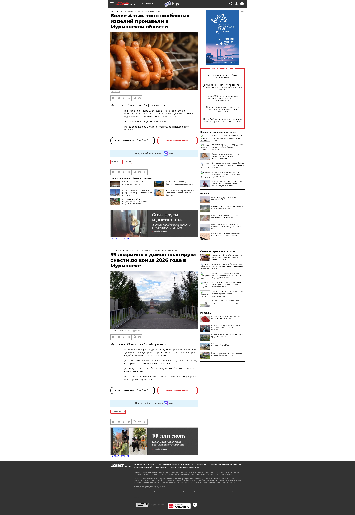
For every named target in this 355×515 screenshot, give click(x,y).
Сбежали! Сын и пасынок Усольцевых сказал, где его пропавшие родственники (228, 293)
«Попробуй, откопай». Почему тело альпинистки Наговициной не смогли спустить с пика (227, 183)
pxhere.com (115, 92)
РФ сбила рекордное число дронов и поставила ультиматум (227, 345)
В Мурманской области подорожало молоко (132, 183)
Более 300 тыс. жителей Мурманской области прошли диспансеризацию (222, 120)
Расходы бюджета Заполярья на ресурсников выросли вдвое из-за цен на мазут (137, 192)
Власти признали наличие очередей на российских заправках (227, 354)
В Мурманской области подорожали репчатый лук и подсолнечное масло (134, 201)
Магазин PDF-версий (143, 467)
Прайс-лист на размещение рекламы (225, 465)
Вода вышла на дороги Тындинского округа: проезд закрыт (227, 207)
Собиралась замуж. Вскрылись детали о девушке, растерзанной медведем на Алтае (226, 275)
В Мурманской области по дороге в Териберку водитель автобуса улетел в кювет (222, 87)
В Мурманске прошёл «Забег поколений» (222, 76)
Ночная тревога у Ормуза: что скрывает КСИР (224, 198)
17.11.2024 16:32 (116, 11)
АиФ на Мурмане (132, 331)
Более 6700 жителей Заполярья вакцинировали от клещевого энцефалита (222, 98)
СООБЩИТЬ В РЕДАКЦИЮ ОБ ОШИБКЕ (184, 467)
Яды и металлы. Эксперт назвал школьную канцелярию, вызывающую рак (225, 156)
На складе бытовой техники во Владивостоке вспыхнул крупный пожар (226, 227)
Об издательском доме (144, 465)
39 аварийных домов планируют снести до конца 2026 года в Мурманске (222, 109)
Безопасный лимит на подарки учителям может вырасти (224, 216)
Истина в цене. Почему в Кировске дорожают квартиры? (180, 183)
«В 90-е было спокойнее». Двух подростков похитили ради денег (226, 302)
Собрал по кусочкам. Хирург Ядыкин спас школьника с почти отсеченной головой (228, 165)
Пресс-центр (160, 467)
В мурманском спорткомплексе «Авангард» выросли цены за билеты (180, 192)
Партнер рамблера (158, 505)
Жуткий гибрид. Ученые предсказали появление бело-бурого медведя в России (228, 147)
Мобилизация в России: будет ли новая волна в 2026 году (225, 317)
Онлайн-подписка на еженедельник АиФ (176, 465)
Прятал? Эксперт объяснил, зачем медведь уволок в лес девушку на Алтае (227, 138)
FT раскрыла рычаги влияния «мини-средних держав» (227, 336)
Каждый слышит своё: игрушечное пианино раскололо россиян (226, 235)
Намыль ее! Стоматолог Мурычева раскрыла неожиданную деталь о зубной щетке (227, 174)
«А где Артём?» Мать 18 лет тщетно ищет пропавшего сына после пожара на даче (227, 284)
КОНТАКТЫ (201, 465)
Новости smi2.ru (119, 238)
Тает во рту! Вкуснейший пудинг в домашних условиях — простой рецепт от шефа (227, 257)
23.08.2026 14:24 (117, 250)
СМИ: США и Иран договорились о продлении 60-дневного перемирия (225, 327)
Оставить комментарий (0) (177, 140)
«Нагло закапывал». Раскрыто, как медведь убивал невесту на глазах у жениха (227, 266)
